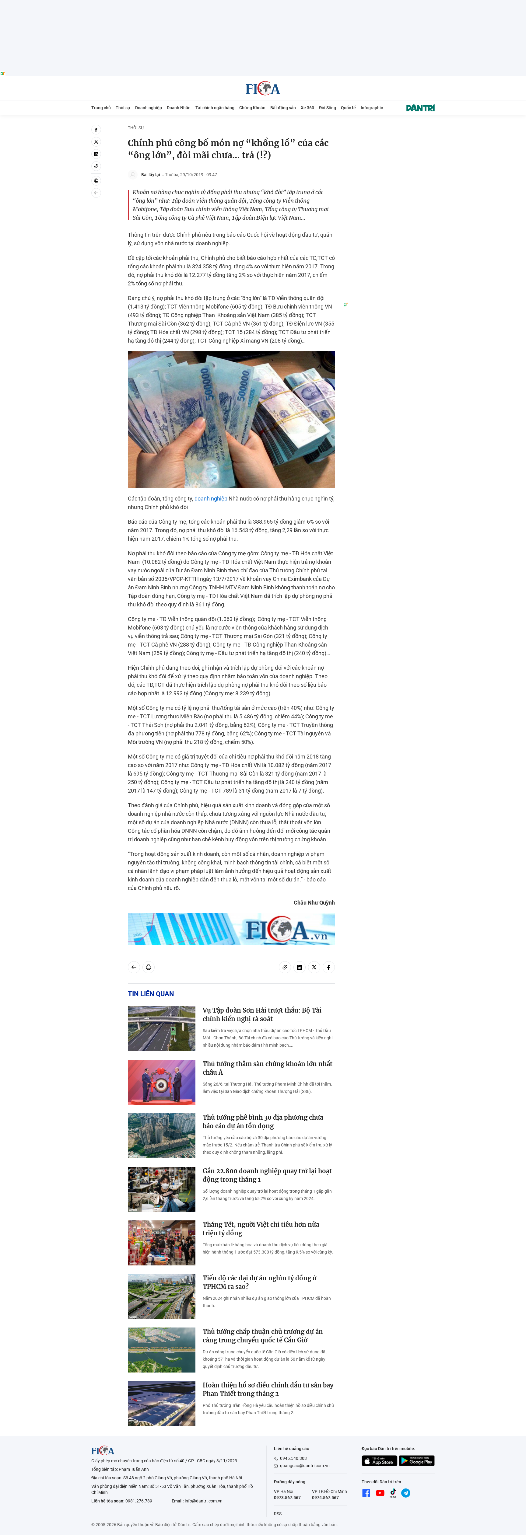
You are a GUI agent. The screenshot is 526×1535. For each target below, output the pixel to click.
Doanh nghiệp (148, 107)
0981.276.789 (138, 1500)
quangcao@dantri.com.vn (305, 1465)
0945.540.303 (293, 1458)
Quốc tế (348, 107)
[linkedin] (96, 154)
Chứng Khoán (252, 107)
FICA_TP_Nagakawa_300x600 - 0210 (389, 128)
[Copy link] (96, 166)
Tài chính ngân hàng (214, 107)
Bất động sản (283, 107)
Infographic (372, 107)
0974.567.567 (325, 1497)
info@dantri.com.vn (204, 1500)
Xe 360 (307, 107)
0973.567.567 (287, 1497)
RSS (278, 1513)
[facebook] (96, 129)
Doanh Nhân (179, 107)
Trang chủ (101, 107)
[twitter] (96, 142)
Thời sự (123, 107)
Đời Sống (327, 107)
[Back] (96, 193)
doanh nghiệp (211, 498)
